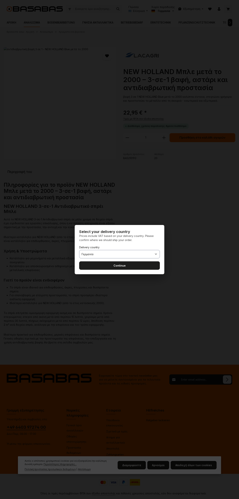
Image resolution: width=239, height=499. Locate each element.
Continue (120, 265)
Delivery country (89, 247)
